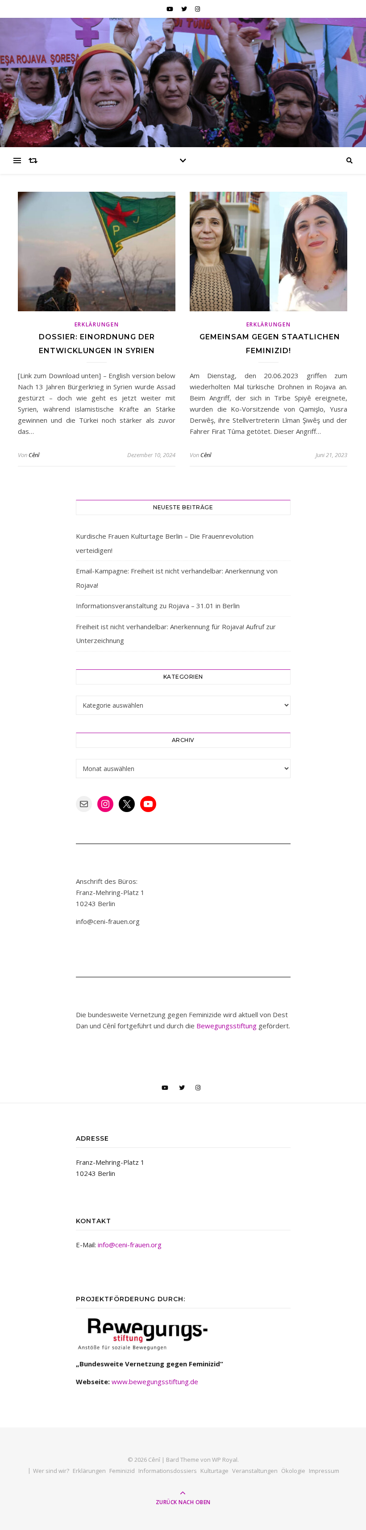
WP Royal (224, 1460)
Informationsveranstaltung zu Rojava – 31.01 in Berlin (158, 605)
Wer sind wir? (51, 1471)
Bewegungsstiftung (226, 1025)
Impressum (324, 1471)
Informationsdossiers (167, 1471)
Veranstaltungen (255, 1471)
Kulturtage (214, 1471)
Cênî (34, 455)
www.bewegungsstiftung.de (155, 1381)
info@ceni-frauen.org (130, 1244)
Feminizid (122, 1471)
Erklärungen (97, 324)
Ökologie (293, 1471)
